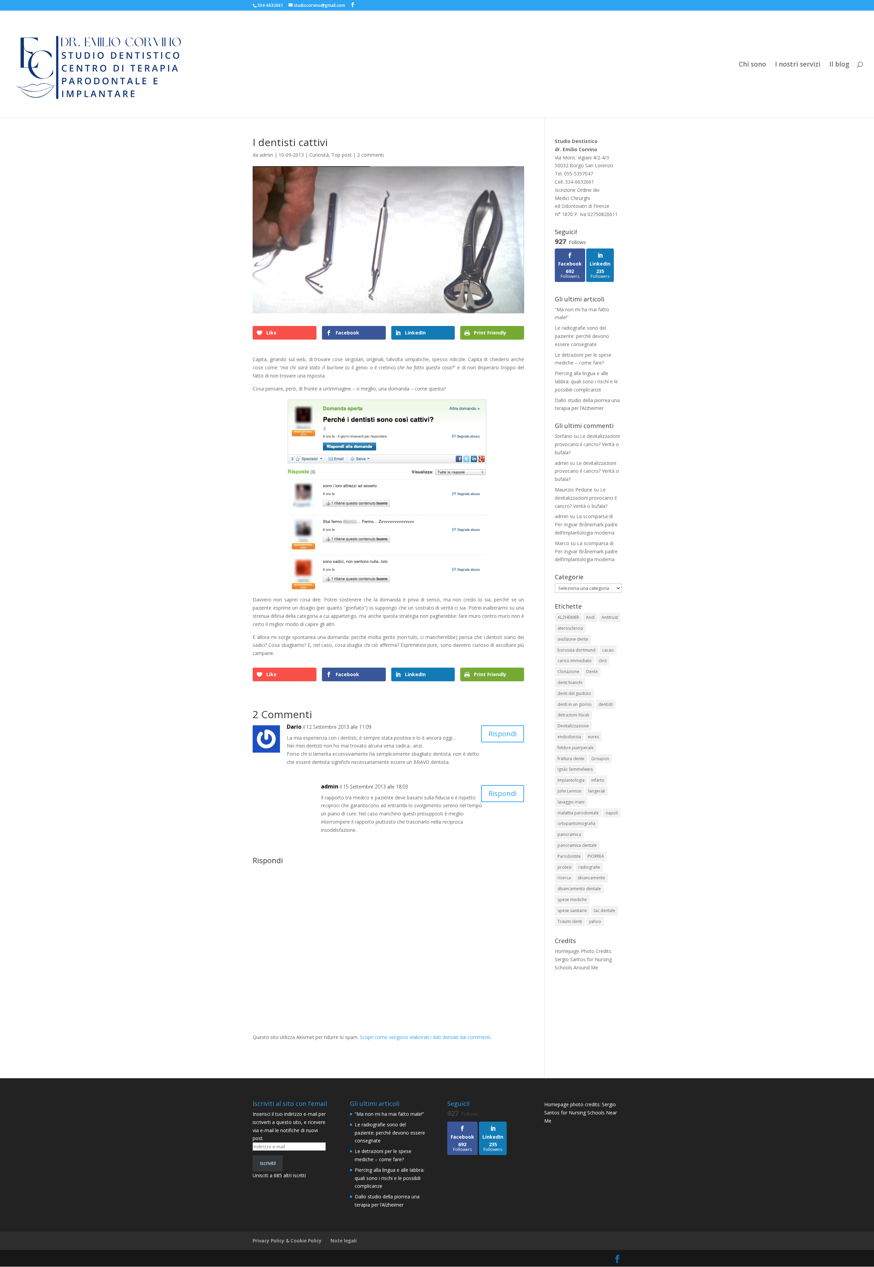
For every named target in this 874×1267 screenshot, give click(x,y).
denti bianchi (570, 682)
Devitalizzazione (573, 726)
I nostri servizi (797, 65)
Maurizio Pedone (573, 489)
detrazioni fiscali (573, 715)
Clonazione (568, 671)
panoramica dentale (577, 845)
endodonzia (569, 737)
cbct (602, 661)
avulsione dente (573, 639)
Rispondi (503, 733)
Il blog (839, 65)
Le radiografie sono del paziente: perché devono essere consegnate (582, 336)
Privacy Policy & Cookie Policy (287, 1240)
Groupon (600, 758)
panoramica (569, 834)
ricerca (564, 878)
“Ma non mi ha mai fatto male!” (389, 1114)
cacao (608, 650)
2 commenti (370, 155)
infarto (597, 780)
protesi (565, 867)
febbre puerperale (576, 748)
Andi (590, 617)
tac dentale (604, 910)
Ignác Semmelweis (575, 769)
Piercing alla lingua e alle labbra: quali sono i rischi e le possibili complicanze (586, 381)
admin (266, 155)
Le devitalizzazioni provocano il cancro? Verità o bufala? (587, 444)
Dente (592, 671)
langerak (596, 791)
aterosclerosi (570, 628)
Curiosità (319, 155)
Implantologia (571, 780)
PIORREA (596, 856)
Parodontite (569, 856)
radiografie (589, 867)
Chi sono (752, 65)
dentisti (605, 704)
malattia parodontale (578, 813)
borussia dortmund (576, 650)
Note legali (343, 1240)
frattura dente (571, 758)
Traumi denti (570, 921)
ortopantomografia (576, 823)
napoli (612, 813)
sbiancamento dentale (579, 889)
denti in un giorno (575, 704)
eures (593, 737)
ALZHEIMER (568, 617)
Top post (342, 155)
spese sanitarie (572, 910)
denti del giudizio (574, 693)
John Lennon (569, 791)
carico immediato (575, 661)
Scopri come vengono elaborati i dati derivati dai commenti (425, 1037)
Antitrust (610, 617)
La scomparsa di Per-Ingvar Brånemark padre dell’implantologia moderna (586, 524)
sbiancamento (591, 878)
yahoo (595, 921)
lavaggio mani (571, 802)
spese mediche (572, 899)
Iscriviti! (268, 1163)
